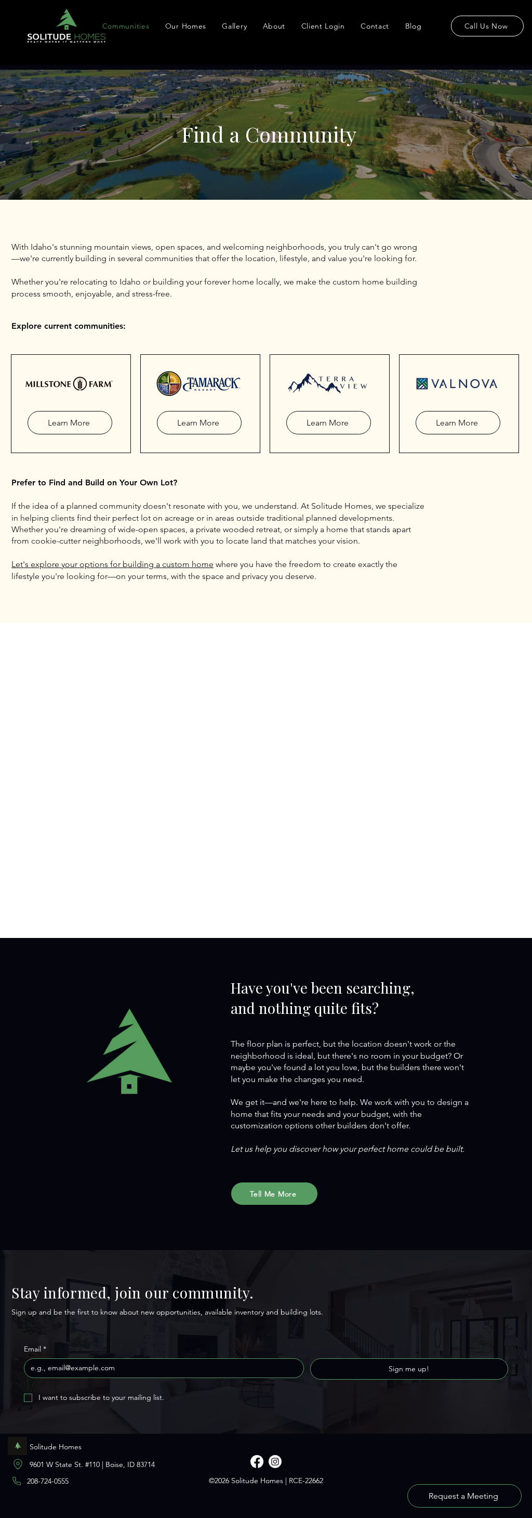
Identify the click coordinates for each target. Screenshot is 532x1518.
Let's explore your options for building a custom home (112, 564)
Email (35, 1349)
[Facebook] (256, 1461)
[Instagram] (275, 1461)
